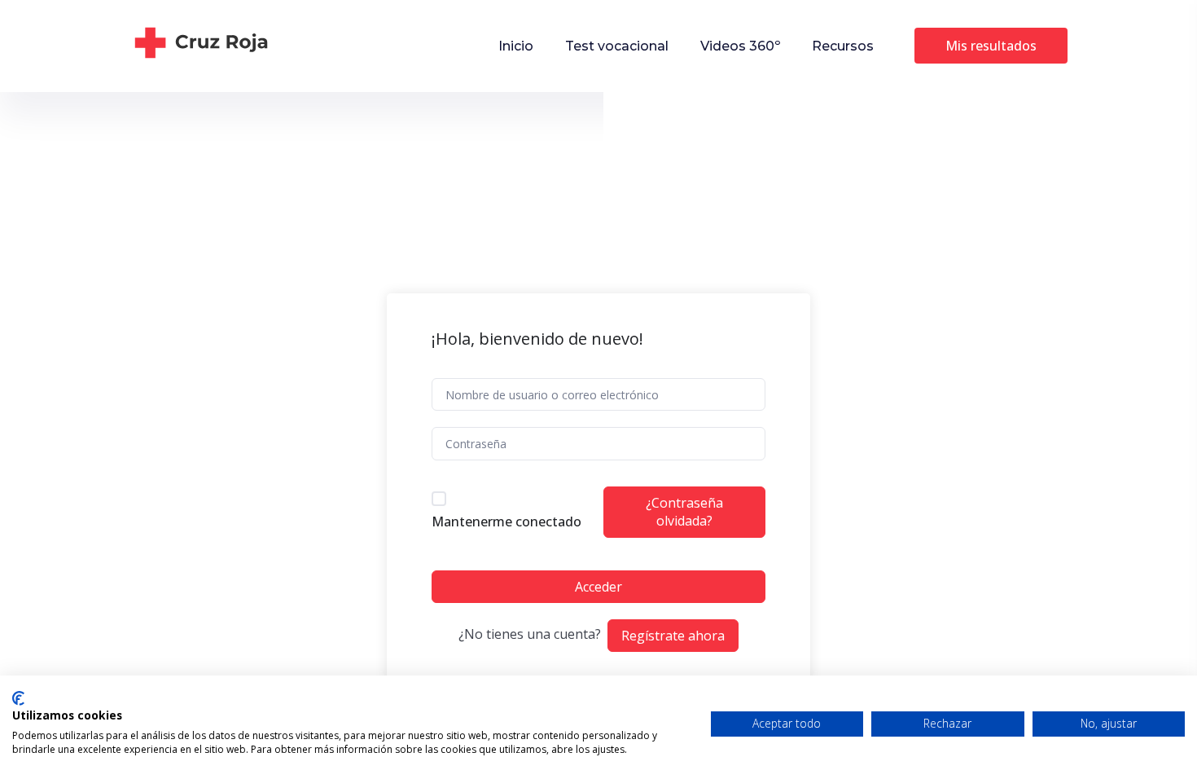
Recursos (843, 46)
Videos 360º (740, 46)
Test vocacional (617, 46)
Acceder (598, 587)
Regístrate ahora (673, 636)
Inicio (515, 46)
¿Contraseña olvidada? (684, 512)
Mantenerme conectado (506, 521)
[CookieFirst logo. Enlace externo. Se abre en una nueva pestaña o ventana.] (18, 698)
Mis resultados (991, 46)
